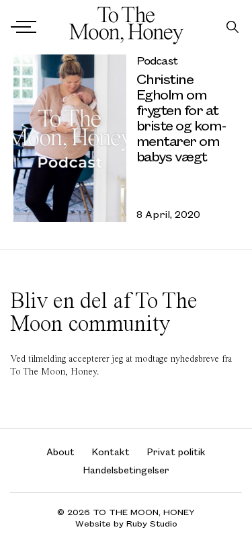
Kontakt (111, 451)
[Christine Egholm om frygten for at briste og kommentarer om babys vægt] (69, 138)
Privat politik (176, 451)
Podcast (156, 60)
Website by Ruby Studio (126, 523)
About (60, 451)
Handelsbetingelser (126, 469)
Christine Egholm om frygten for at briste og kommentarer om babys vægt (182, 117)
